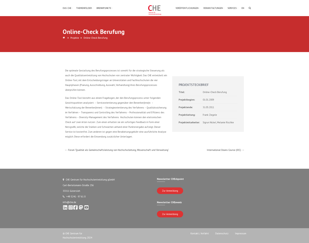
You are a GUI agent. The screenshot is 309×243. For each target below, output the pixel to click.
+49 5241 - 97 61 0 (75, 196)
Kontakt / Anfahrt (200, 233)
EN (243, 8)
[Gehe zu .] (64, 37)
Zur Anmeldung (170, 190)
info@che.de (69, 202)
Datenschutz (222, 233)
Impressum (240, 233)
